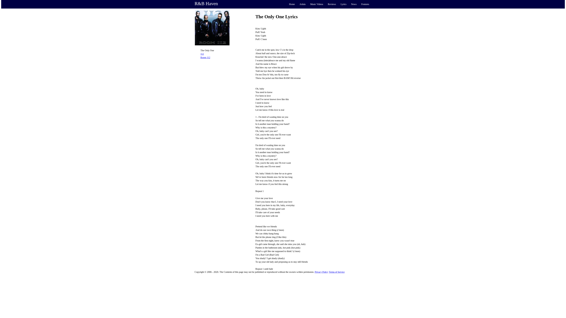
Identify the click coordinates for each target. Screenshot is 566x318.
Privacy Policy (321, 272)
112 (202, 54)
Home (292, 4)
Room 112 (205, 57)
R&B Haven (206, 3)
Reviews (332, 4)
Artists (303, 4)
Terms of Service (337, 272)
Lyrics (343, 4)
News (354, 4)
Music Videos (316, 4)
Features (365, 4)
